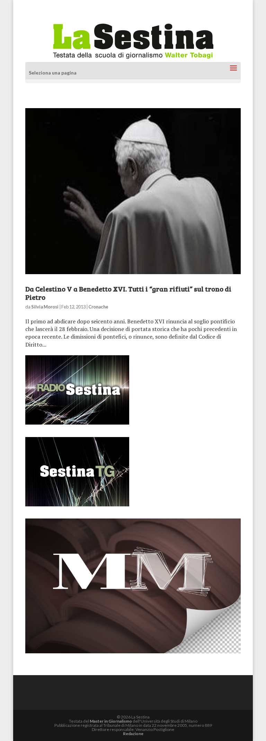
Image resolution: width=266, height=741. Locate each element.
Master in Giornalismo (111, 721)
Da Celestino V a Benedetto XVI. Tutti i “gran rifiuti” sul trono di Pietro (128, 293)
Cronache (98, 307)
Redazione (133, 733)
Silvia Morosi (45, 307)
